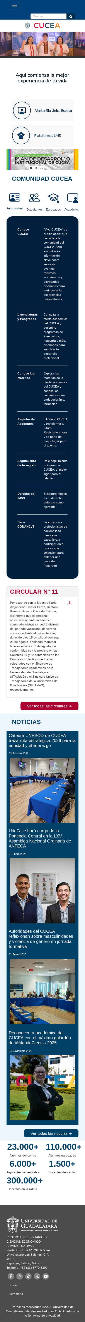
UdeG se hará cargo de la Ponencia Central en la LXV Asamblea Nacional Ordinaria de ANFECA (40, 838)
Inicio (13, 1285)
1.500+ (62, 1163)
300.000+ (23, 1180)
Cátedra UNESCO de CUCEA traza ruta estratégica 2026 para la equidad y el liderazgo (42, 740)
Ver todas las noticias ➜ (51, 1133)
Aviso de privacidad (46, 1315)
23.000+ (23, 1147)
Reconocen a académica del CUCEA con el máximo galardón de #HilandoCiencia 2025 (40, 1037)
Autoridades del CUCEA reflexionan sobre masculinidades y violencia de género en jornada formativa (41, 939)
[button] (19, 159)
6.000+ (23, 1163)
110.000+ (62, 1147)
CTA (58, 1311)
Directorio (16, 1293)
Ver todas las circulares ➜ (49, 706)
